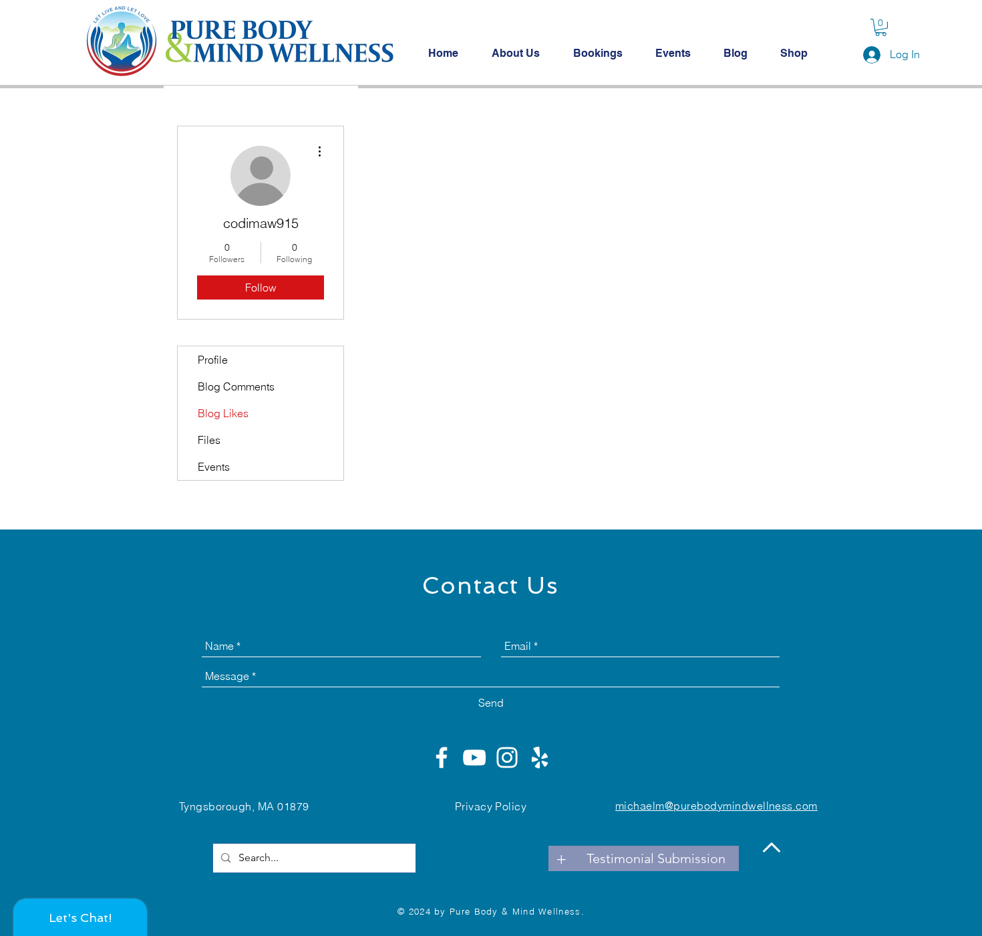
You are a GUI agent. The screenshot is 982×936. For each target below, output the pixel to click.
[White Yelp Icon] (540, 757)
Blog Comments (236, 386)
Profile (213, 359)
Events (214, 466)
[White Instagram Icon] (507, 757)
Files (209, 440)
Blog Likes (223, 413)
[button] (880, 27)
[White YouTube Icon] (474, 757)
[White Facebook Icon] (442, 757)
